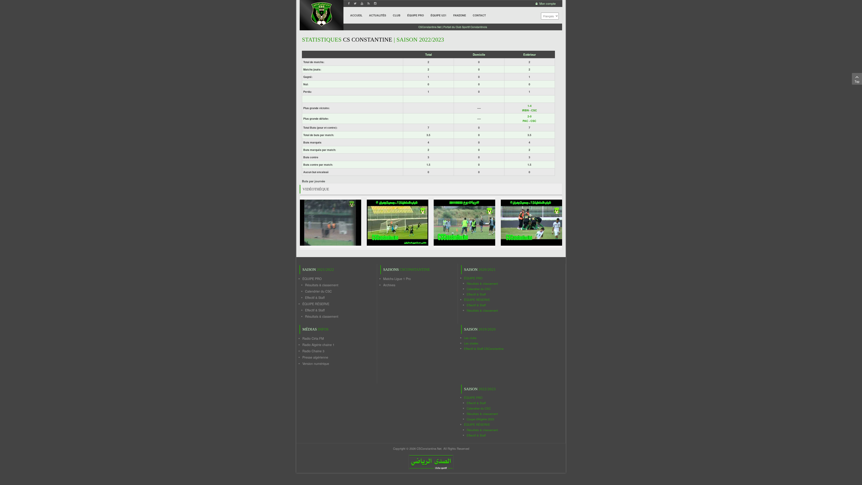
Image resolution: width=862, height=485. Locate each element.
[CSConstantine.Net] (321, 13)
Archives (389, 285)
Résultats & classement (321, 285)
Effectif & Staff (315, 297)
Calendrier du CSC (318, 291)
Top (857, 81)
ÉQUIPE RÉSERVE (315, 304)
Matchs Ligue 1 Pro (397, 278)
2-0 (530, 116)
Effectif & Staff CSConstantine (484, 348)
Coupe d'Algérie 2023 (480, 419)
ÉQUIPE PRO (312, 278)
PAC (525, 121)
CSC (534, 110)
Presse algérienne (315, 357)
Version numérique (315, 363)
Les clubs (470, 338)
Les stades (471, 343)
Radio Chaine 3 (313, 351)
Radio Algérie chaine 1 (318, 344)
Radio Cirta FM (313, 338)
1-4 (530, 106)
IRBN (525, 110)
